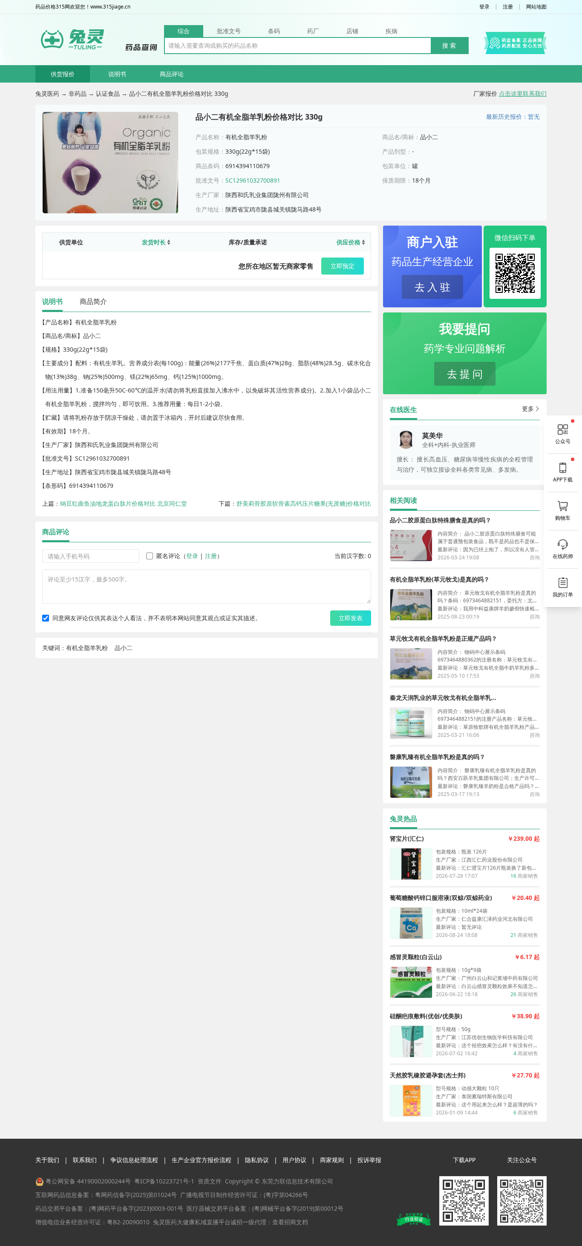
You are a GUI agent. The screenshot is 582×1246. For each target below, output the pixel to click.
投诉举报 (369, 1160)
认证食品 (108, 93)
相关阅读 (403, 500)
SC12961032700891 (252, 180)
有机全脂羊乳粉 (87, 648)
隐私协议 (257, 1160)
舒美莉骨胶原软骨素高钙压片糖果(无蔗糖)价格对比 (303, 503)
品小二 (124, 648)
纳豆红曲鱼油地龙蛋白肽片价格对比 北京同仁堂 (123, 503)
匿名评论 (168, 556)
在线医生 (403, 409)
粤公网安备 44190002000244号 (88, 1181)
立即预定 (342, 266)
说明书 (117, 74)
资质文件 (210, 1181)
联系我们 (85, 1160)
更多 (528, 408)
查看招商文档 (290, 1222)
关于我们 (47, 1160)
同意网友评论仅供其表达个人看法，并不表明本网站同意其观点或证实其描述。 (156, 618)
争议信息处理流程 (134, 1160)
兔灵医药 (47, 93)
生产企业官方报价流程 (201, 1160)
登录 (484, 6)
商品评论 (172, 74)
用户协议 (294, 1160)
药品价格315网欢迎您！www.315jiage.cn (82, 6)
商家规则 (332, 1160)
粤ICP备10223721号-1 (164, 1181)
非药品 (77, 93)
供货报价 (63, 74)
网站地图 (536, 6)
